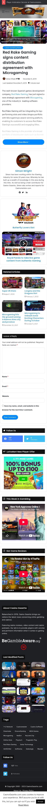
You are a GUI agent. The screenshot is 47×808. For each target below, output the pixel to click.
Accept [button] (40, 801)
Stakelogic (30, 749)
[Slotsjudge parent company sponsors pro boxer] (23, 666)
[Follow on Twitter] (17, 79)
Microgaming (36, 97)
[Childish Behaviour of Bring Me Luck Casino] (38, 674)
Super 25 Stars (9, 291)
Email (5, 386)
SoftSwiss (18, 749)
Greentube (7, 731)
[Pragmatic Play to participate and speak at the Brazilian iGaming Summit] (38, 682)
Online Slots (7, 740)
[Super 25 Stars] (12, 282)
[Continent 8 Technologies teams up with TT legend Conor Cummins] (38, 708)
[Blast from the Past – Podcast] (23, 674)
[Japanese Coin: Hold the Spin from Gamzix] (38, 691)
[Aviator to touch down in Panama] (23, 708)
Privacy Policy (28, 790)
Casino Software (37, 727)
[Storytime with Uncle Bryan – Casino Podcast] (9, 674)
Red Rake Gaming (19, 94)
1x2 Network (8, 727)
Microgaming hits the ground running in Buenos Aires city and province (11, 318)
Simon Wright (11, 79)
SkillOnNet (7, 749)
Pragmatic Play (31, 740)
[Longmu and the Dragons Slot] (35, 282)
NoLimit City (29, 736)
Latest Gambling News (13, 48)
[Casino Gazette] (28, 11)
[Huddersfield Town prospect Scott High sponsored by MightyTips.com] (9, 666)
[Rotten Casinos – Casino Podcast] (38, 665)
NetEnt (19, 736)
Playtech (19, 740)
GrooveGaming (20, 731)
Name (5, 377)
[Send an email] (19, 79)
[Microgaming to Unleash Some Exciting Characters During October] (35, 306)
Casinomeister (21, 727)
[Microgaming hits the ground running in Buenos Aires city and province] (12, 306)
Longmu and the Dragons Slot (32, 292)
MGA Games (34, 731)
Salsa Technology (26, 744)
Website (5, 396)
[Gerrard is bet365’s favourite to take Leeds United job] (9, 690)
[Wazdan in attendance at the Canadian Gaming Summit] (23, 700)
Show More (23, 142)
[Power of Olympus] (9, 708)
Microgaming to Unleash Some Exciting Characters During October (34, 317)
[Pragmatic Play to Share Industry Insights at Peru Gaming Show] (38, 700)
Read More (23, 805)
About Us (17, 790)
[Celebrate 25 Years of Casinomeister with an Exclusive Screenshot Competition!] (9, 682)
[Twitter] (23, 192)
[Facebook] (20, 192)
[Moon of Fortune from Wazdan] (23, 691)
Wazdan (40, 749)
